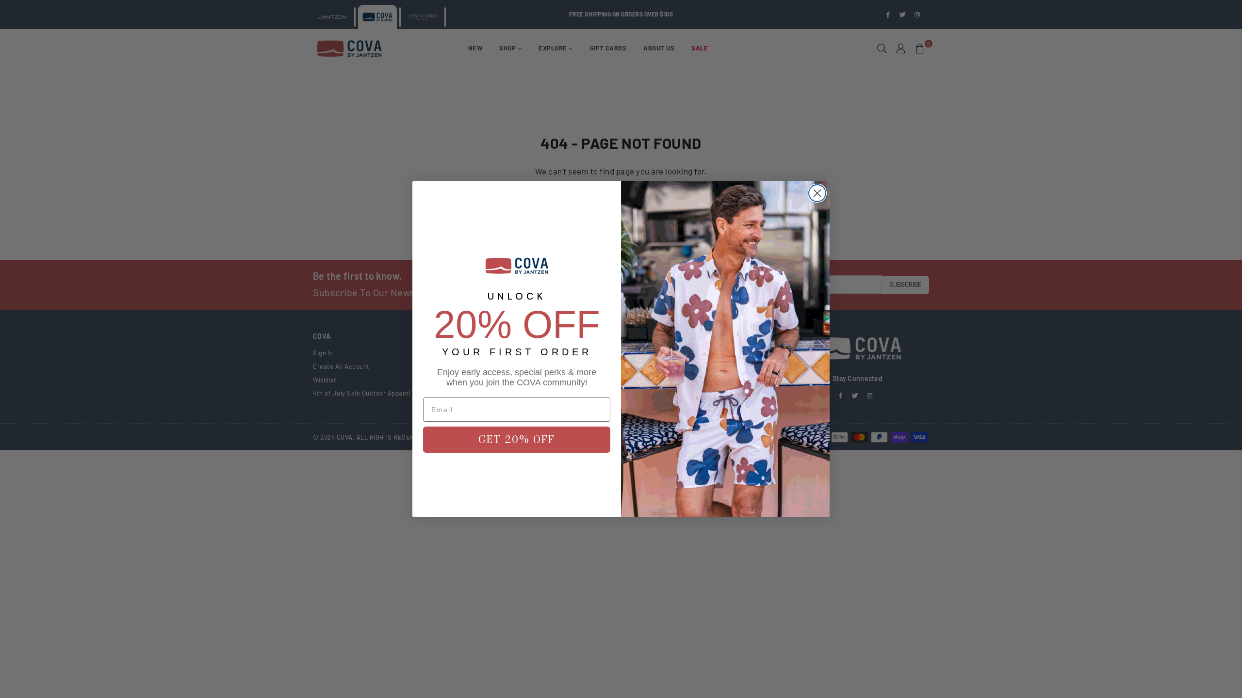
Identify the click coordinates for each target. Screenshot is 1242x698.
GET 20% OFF (516, 439)
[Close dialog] (817, 193)
